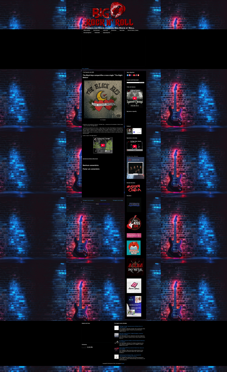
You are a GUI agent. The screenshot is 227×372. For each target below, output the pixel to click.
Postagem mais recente (88, 200)
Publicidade (97, 32)
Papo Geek (122, 30)
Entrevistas (113, 30)
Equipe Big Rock (106, 32)
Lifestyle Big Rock (87, 32)
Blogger (122, 363)
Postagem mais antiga (118, 200)
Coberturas (105, 30)
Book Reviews (96, 30)
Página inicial (103, 200)
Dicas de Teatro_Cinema (133, 30)
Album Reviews (86, 30)
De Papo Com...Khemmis (132, 156)
